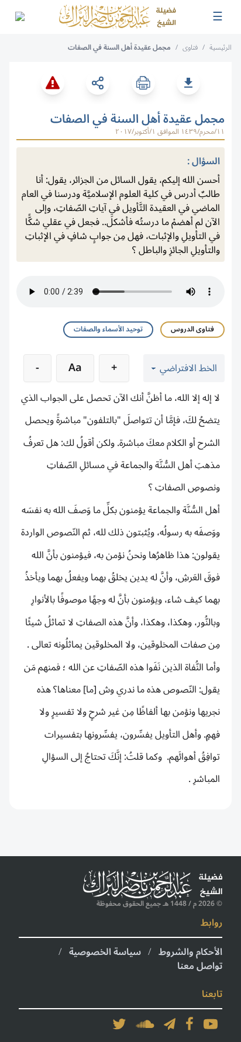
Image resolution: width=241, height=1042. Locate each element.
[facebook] (189, 1024)
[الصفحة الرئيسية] (117, 17)
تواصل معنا (199, 966)
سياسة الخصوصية (105, 952)
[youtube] (211, 1024)
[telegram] (169, 1024)
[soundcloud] (145, 1024)
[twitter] (119, 1023)
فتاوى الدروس (192, 329)
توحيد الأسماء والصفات (108, 329)
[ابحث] (19, 17)
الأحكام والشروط (190, 952)
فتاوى (190, 47)
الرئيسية (220, 47)
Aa (75, 367)
